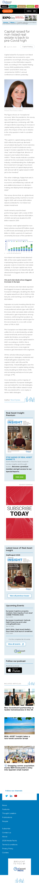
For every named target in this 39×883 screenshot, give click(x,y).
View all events (14, 644)
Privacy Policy (7, 849)
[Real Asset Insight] (7, 2)
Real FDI (22, 6)
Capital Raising (27, 46)
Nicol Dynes (15, 400)
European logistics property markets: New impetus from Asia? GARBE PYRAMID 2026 (19, 614)
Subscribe (8, 11)
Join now (19, 477)
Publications (7, 817)
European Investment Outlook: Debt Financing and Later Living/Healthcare (18, 623)
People (5, 821)
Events (30, 6)
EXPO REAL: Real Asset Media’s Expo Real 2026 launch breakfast (19, 631)
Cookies (5, 853)
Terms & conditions (9, 845)
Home (5, 22)
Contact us (6, 833)
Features (5, 809)
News (12, 22)
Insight (4, 6)
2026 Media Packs (9, 841)
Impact (13, 6)
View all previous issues (19, 596)
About (4, 837)
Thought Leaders (9, 813)
